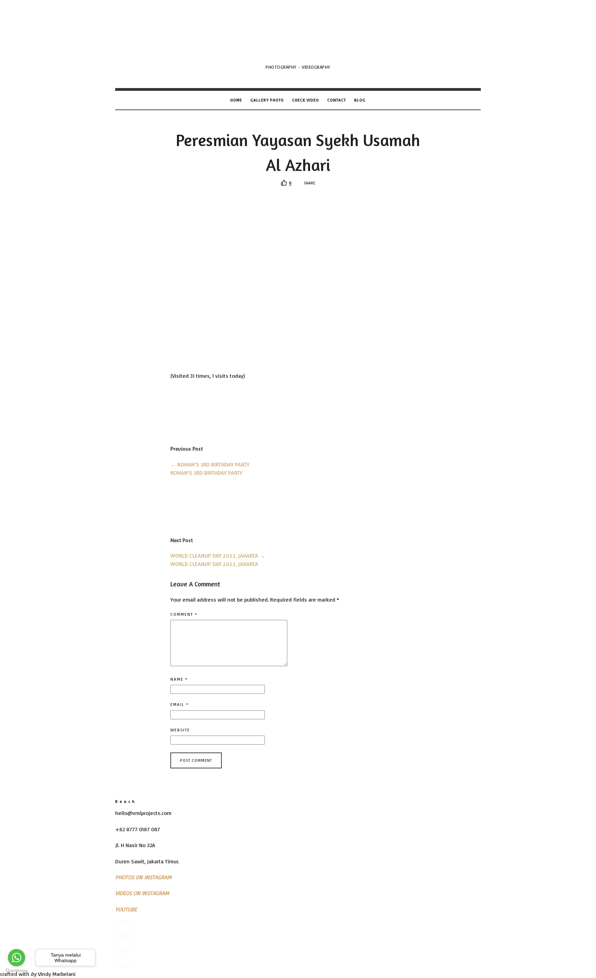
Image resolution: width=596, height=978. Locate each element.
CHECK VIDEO (305, 100)
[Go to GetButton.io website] (17, 971)
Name (179, 679)
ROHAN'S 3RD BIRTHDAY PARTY (206, 472)
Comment (184, 614)
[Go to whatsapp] (16, 957)
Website (180, 729)
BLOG (360, 100)
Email (179, 704)
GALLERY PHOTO (267, 100)
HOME (236, 100)
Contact (336, 100)
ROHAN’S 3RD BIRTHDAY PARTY (209, 464)
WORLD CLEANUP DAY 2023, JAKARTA (217, 555)
